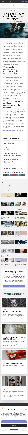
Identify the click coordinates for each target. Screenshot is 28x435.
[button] (26, 408)
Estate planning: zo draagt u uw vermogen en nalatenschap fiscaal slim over (20, 246)
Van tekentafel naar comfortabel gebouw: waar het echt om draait (20, 236)
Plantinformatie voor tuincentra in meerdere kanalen (5, 217)
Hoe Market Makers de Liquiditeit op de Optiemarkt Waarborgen (7, 236)
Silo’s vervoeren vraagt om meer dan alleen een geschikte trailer (20, 264)
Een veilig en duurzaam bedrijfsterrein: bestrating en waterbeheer (7, 246)
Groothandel (14, 10)
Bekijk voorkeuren (14, 429)
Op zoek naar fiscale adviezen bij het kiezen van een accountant (7, 199)
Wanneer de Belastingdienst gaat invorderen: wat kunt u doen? (6, 227)
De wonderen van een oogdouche (12, 363)
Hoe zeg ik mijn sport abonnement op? (14, 142)
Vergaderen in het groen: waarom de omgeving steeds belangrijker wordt (20, 208)
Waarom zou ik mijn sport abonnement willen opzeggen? (14, 167)
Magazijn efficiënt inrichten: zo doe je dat (13, 312)
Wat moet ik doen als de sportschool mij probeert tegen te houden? (14, 161)
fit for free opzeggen (8, 55)
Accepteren (14, 421)
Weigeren (14, 425)
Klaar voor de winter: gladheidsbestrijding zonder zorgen (6, 255)
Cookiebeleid (10, 431)
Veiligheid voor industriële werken (12, 389)
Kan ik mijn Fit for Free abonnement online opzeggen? (14, 154)
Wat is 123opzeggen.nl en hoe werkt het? (14, 148)
